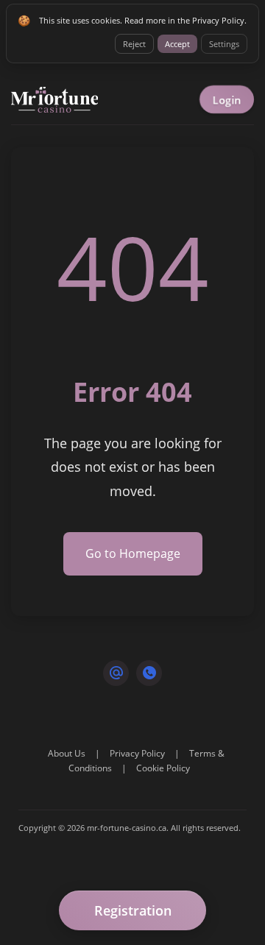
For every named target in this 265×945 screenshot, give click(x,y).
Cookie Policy (163, 768)
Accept (177, 43)
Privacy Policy (137, 753)
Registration (133, 910)
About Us (66, 753)
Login (227, 100)
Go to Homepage (132, 553)
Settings (224, 43)
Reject (134, 43)
